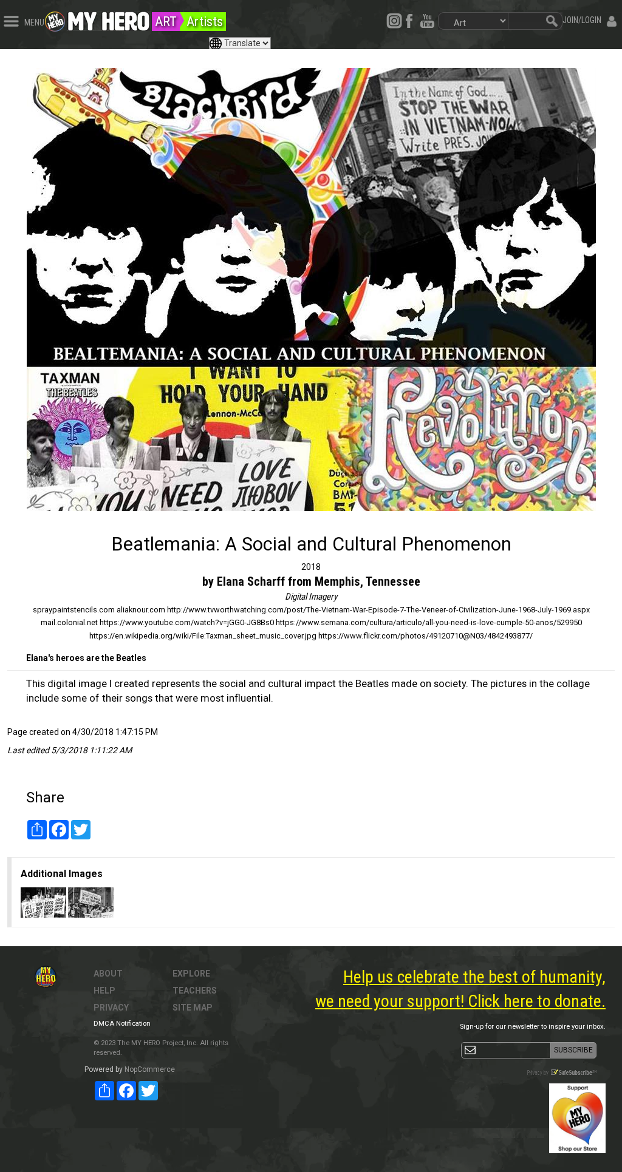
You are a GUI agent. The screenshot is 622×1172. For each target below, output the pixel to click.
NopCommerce (150, 1069)
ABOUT (108, 973)
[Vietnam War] (91, 902)
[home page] (109, 18)
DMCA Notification (122, 1024)
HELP (104, 990)
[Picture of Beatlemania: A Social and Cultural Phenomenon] (311, 289)
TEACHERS (195, 990)
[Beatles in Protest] (44, 902)
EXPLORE (191, 973)
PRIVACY (111, 1007)
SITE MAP (193, 1007)
